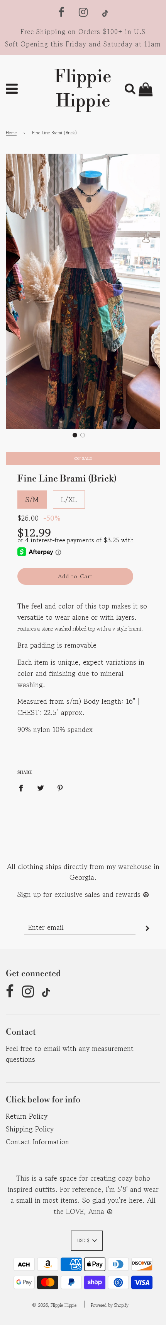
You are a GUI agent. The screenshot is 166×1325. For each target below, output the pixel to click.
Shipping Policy (30, 1129)
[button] (75, 435)
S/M (32, 499)
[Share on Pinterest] (60, 787)
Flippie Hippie (83, 89)
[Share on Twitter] (40, 787)
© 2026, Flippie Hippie (54, 1305)
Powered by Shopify (110, 1305)
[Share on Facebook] (23, 787)
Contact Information (37, 1141)
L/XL (69, 499)
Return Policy (26, 1116)
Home (11, 132)
